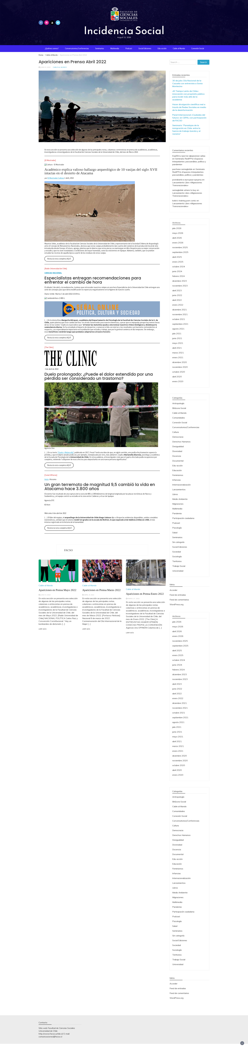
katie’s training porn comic (184, 200)
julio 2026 (176, 228)
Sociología (177, 556)
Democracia (177, 437)
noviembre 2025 (180, 247)
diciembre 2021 (179, 309)
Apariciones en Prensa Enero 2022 (145, 593)
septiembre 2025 (180, 252)
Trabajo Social (178, 566)
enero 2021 (177, 357)
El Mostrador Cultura (56, 178)
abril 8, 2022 (89, 595)
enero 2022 (177, 305)
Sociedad (176, 551)
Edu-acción (162, 48)
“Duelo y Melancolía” (65, 452)
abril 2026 (177, 238)
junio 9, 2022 (45, 67)
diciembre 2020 (179, 362)
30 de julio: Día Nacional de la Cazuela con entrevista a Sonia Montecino (187, 83)
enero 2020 (177, 381)
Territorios (177, 561)
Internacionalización (181, 484)
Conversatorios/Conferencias (77, 48)
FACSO (68, 550)
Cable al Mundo (179, 48)
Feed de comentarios (179, 599)
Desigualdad (178, 446)
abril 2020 (177, 376)
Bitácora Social (179, 408)
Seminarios (99, 48)
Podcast (128, 48)
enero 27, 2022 (134, 599)
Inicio (46, 479)
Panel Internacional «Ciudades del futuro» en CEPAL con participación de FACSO (189, 118)
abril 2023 (177, 290)
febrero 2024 (178, 276)
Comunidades (178, 417)
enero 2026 (177, 242)
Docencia (176, 456)
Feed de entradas (178, 595)
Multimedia (114, 48)
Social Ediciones (144, 48)
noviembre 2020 (180, 367)
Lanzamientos (178, 489)
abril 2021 (177, 348)
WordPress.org (176, 604)
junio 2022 (177, 295)
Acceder (173, 590)
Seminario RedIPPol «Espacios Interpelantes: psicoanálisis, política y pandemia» (189, 161)
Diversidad (177, 451)
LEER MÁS (43, 629)
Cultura (175, 432)
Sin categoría (178, 542)
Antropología (178, 403)
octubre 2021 (178, 319)
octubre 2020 (178, 371)
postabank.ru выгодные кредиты (187, 179)
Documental (177, 460)
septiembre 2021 (180, 324)
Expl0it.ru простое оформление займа (188, 156)
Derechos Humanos (181, 441)
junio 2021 (177, 338)
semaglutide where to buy (184, 190)
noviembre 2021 (180, 314)
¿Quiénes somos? (52, 48)
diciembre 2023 (179, 281)
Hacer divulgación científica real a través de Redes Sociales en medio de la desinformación (189, 107)
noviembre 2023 (180, 285)
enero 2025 (177, 261)
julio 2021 (176, 333)
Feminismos (177, 475)
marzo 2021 (178, 352)
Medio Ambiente (180, 499)
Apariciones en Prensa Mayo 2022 (57, 590)
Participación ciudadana (183, 518)
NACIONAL (57, 273)
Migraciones (177, 504)
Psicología (177, 527)
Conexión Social (197, 48)
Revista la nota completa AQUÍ (59, 528)
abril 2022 (177, 300)
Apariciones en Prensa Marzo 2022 (101, 590)
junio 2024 (177, 271)
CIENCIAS (48, 273)
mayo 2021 (177, 343)
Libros (175, 494)
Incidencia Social (124, 30)
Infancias (176, 480)
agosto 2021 (178, 328)
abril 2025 (177, 257)
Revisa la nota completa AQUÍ (59, 258)
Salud (174, 532)
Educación (177, 470)
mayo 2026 (177, 233)
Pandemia (177, 513)
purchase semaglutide (182, 169)
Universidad (177, 571)
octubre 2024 (178, 266)
